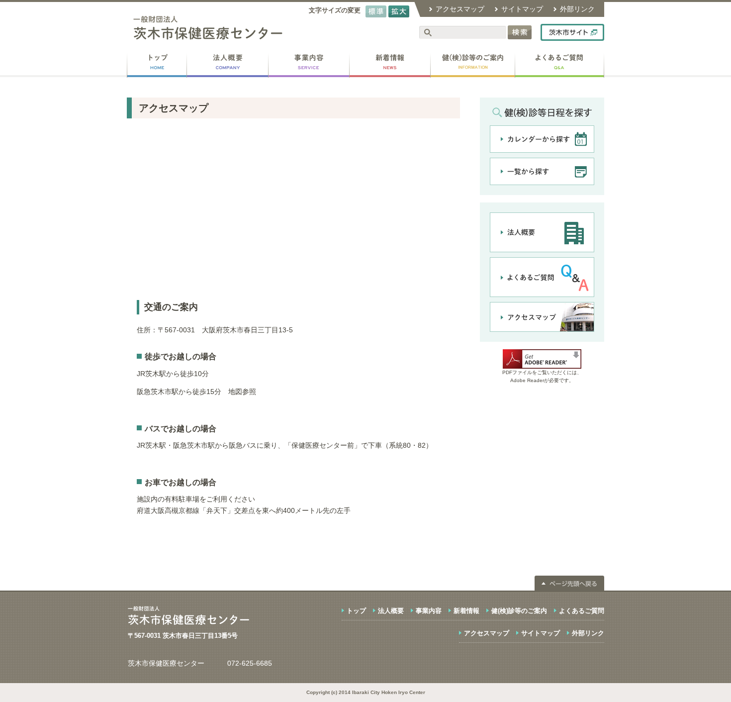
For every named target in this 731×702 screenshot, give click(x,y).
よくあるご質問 (581, 610)
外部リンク (577, 9)
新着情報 (466, 610)
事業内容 (429, 610)
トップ (356, 610)
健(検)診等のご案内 (519, 610)
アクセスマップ (460, 9)
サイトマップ (522, 9)
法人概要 (391, 610)
